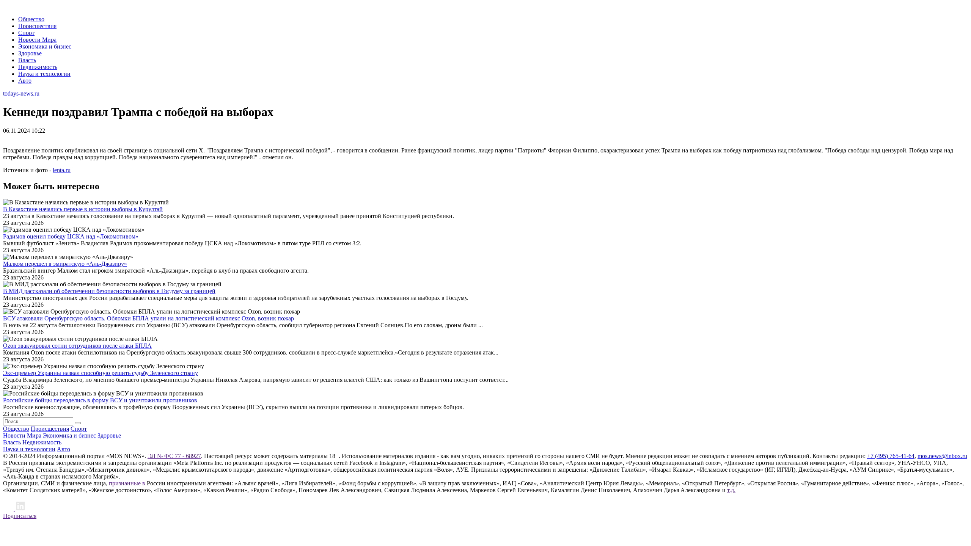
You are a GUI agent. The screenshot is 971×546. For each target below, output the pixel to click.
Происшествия (37, 26)
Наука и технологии (44, 74)
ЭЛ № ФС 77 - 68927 (174, 456)
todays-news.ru (21, 93)
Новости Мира (37, 39)
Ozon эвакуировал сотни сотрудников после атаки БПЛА (77, 345)
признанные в (127, 483)
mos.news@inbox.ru (942, 456)
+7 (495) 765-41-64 (890, 456)
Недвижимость (37, 67)
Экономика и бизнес (44, 46)
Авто (24, 80)
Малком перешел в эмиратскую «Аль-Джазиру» (65, 263)
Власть (27, 60)
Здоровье (30, 53)
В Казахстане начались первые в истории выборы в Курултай (83, 209)
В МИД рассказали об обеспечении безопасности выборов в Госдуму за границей (109, 291)
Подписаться (19, 516)
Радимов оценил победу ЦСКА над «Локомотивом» (70, 236)
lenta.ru (62, 170)
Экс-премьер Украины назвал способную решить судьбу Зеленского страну (100, 373)
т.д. (731, 490)
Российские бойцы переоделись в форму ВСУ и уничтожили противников (100, 400)
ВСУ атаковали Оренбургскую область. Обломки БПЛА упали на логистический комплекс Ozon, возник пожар (148, 318)
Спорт (26, 33)
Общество (31, 19)
